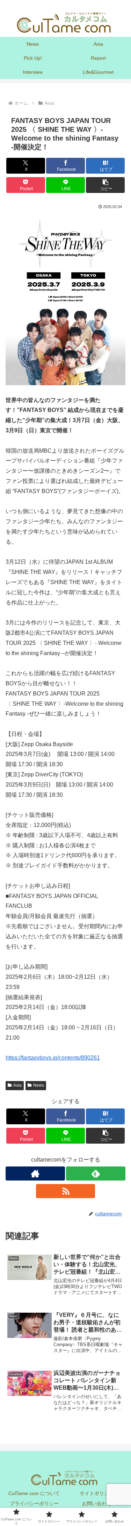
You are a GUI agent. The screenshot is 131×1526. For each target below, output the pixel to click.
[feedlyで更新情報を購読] (95, 1173)
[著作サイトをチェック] (35, 1173)
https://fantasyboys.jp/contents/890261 (53, 1058)
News (38, 1085)
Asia (17, 1085)
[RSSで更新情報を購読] (65, 1191)
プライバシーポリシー (34, 1503)
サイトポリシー (97, 1493)
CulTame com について (34, 1493)
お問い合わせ (96, 1503)
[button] (105, 185)
